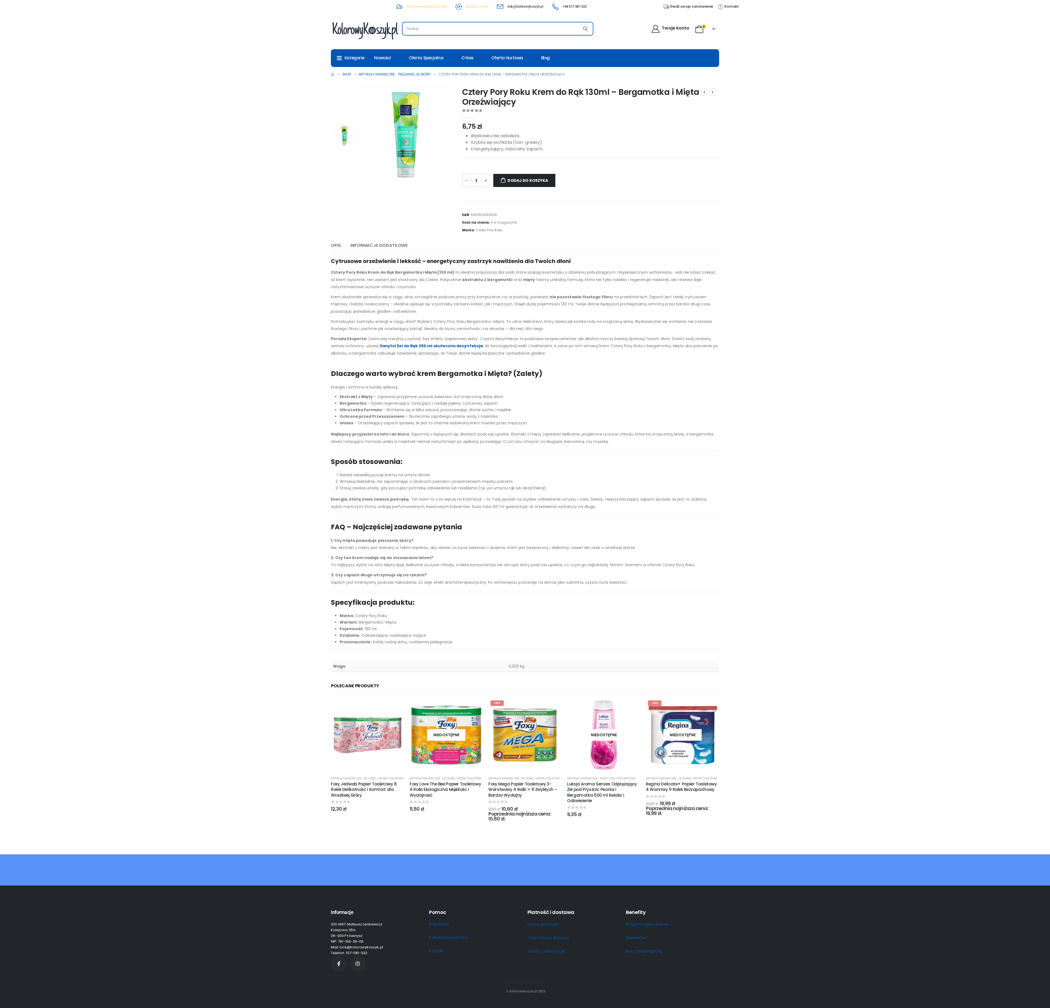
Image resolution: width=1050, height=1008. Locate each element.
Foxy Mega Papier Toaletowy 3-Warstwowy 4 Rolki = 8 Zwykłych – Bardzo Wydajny (522, 789)
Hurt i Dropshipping (644, 951)
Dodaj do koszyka (528, 180)
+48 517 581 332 (574, 6)
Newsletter (636, 937)
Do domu (370, 778)
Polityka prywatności (448, 937)
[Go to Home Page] (333, 74)
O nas (467, 58)
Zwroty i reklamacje (546, 951)
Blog (545, 58)
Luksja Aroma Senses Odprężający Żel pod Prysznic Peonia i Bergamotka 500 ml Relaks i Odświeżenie (602, 792)
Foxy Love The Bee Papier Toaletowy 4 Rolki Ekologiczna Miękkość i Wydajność (445, 789)
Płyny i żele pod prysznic (618, 778)
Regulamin (439, 924)
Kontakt (436, 951)
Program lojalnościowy (647, 924)
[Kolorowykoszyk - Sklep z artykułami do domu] (365, 30)
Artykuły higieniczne (346, 778)
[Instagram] (358, 964)
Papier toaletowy (390, 778)
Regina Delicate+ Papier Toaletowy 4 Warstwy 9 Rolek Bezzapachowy (681, 786)
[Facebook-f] (339, 964)
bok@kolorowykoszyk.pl (525, 6)
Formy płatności (542, 924)
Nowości (382, 58)
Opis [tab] (336, 245)
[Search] (585, 28)
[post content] (367, 735)
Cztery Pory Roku (489, 230)
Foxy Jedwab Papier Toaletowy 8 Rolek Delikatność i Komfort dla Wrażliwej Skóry (364, 789)
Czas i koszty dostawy (548, 937)
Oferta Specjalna (426, 58)
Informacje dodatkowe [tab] (379, 245)
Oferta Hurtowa (507, 58)
